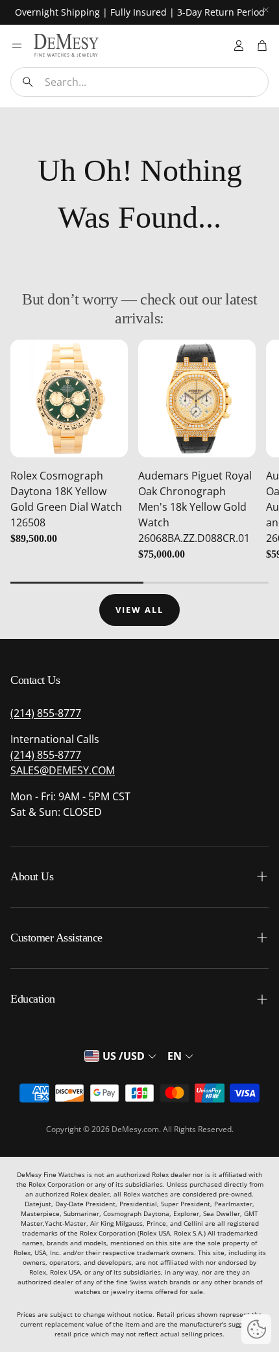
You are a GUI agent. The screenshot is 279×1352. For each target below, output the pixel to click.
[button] (139, 82)
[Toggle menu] (16, 45)
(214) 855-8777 (45, 713)
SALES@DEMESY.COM (62, 770)
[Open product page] (69, 398)
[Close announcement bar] (266, 10)
